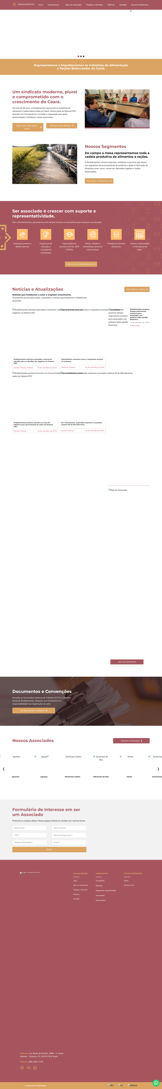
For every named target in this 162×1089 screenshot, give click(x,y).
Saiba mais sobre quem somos (26, 127)
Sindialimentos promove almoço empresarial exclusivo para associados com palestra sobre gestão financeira (140, 314)
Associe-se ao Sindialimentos (80, 264)
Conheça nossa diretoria (60, 125)
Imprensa (64, 367)
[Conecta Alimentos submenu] (149, 4)
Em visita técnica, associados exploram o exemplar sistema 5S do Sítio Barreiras (81, 424)
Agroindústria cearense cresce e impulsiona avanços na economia (82, 360)
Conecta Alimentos (133, 873)
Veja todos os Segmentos (98, 180)
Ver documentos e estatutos (32, 710)
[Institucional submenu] (59, 4)
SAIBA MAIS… (135, 325)
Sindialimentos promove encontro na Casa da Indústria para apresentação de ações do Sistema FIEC (33, 425)
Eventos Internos (20, 367)
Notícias (21, 289)
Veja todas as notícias (135, 289)
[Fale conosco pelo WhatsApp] (156, 1083)
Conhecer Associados (130, 740)
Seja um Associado (127, 662)
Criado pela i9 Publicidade (35, 1085)
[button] (81, 34)
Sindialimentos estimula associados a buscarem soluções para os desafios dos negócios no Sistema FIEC (34, 361)
